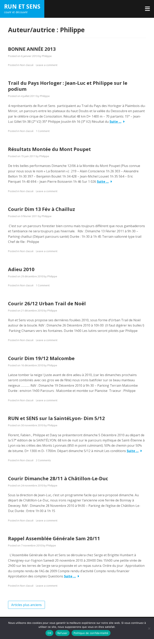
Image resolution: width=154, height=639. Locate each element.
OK (49, 633)
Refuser (62, 633)
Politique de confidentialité (91, 633)
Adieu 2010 (21, 269)
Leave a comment (46, 65)
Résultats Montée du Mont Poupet (49, 149)
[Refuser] (149, 628)
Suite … (115, 121)
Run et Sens (22, 6)
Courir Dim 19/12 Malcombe (41, 358)
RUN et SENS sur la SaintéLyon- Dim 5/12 (56, 418)
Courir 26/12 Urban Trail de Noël (47, 303)
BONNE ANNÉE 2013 (32, 49)
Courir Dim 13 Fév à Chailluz (41, 209)
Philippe (47, 56)
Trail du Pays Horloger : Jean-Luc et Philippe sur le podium (67, 86)
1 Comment (43, 131)
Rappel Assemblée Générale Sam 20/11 (54, 538)
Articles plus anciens (26, 605)
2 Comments (43, 460)
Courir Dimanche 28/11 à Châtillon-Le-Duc (58, 478)
